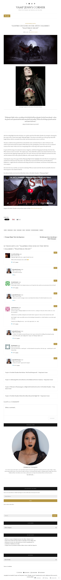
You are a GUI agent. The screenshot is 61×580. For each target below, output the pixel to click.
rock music (28, 230)
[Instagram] (32, 4)
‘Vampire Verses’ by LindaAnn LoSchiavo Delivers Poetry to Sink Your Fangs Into (21, 545)
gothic (5, 230)
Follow (30, 500)
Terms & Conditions (8, 566)
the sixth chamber (34, 230)
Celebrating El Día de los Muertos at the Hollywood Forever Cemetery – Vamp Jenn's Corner (31, 379)
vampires (41, 230)
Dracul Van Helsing (15, 254)
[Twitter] (26, 4)
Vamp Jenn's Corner (30, 7)
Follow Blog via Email (30, 488)
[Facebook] (29, 4)
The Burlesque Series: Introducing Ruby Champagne (48, 238)
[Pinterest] (34, 4)
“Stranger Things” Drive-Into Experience (14, 237)
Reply (55, 252)
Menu (7, 16)
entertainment (29, 23)
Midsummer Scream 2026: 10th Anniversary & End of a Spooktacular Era (19, 542)
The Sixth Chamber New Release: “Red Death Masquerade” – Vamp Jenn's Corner (29, 372)
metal (15, 230)
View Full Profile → (30, 474)
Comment (52, 418)
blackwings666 (14, 345)
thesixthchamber (14, 282)
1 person (17, 262)
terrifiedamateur (14, 307)
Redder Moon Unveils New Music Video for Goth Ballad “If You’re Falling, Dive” (20, 540)
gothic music (10, 230)
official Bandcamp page (36, 208)
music (34, 23)
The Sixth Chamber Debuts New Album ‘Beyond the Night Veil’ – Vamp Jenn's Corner (30, 396)
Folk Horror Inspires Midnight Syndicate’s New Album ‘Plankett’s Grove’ (19, 539)
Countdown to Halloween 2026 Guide (12, 543)
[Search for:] (30, 515)
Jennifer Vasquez (34, 32)
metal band (19, 230)
